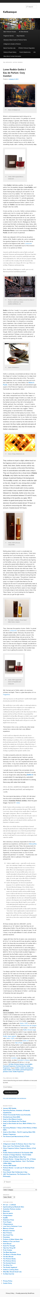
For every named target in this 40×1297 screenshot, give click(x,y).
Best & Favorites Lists (9, 48)
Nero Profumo (7, 1233)
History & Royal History (9, 52)
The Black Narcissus (9, 1252)
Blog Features (21, 36)
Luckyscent (28, 243)
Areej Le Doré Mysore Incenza (12, 1119)
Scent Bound (7, 1243)
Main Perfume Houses (9, 31)
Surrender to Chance (23, 1060)
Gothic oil (25, 1041)
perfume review (7, 1071)
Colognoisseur (7, 1215)
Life (34, 52)
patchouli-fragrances (26, 1070)
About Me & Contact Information (12, 56)
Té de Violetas (7, 1250)
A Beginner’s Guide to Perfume (12, 44)
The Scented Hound (9, 1263)
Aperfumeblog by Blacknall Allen (13, 1207)
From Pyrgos (7, 1222)
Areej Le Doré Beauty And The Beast (14, 1121)
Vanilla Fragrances (18, 1071)
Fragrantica (6, 694)
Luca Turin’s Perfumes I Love (12, 1226)
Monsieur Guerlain (9, 1231)
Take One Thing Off (9, 1248)
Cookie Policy (7, 1283)
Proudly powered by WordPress (25, 1293)
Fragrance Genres (8, 36)
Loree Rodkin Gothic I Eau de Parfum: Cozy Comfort (14, 72)
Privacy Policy (7, 1281)
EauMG (5, 1218)
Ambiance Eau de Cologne (28, 1025)
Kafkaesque (10, 12)
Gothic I (17, 1068)
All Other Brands (23, 31)
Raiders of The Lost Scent (11, 1241)
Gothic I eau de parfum (26, 1068)
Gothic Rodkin (7, 1070)
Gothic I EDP (24, 1023)
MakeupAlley (33, 844)
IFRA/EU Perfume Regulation (26, 48)
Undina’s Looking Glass (10, 1269)
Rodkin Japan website (9, 1036)
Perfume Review (21, 1066)
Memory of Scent (8, 1228)
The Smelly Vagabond (10, 1267)
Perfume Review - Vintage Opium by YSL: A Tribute (19, 1159)
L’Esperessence (8, 1224)
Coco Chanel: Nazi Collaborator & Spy (15, 1172)
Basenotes (6, 1211)
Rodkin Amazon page (29, 1030)
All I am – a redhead (9, 1205)
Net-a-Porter (18, 1043)
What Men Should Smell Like (12, 1272)
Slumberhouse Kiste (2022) (11, 1117)
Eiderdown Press (8, 1220)
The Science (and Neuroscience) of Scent (16, 1136)
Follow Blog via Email (11, 1092)
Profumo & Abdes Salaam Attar (13, 1239)
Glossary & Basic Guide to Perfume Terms (15, 40)
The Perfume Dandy (9, 1259)
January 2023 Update (9, 1108)
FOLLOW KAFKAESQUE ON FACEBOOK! (14, 1098)
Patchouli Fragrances (9, 1066)
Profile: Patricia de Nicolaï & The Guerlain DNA (18, 1153)
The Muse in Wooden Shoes (12, 1254)
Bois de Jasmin (8, 1213)
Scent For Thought (9, 1246)
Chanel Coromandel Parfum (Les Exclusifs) (16, 1115)
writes (18, 803)
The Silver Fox (7, 1265)
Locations (14, 1058)
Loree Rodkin (28, 1064)
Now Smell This (8, 1235)
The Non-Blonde (8, 1256)
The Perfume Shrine (9, 1261)
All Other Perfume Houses (16, 1064)
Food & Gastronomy (24, 52)
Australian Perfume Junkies (12, 1209)
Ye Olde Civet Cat (8, 1274)
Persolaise (6, 1237)
